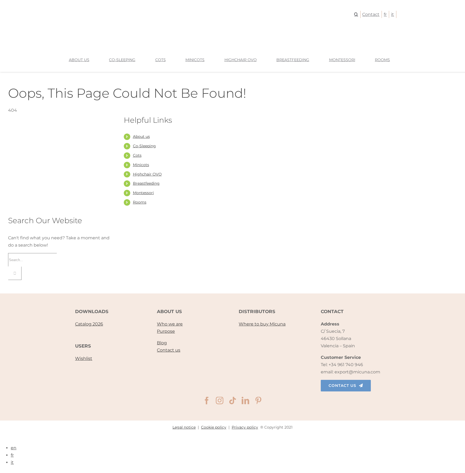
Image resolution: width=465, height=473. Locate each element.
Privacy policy (245, 427)
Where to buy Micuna (262, 324)
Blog (162, 342)
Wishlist (83, 358)
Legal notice (184, 427)
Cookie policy (213, 427)
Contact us (168, 350)
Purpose (166, 331)
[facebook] (206, 400)
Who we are (170, 324)
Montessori (143, 192)
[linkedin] (245, 400)
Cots (137, 155)
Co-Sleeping (144, 145)
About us (141, 136)
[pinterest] (258, 400)
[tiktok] (232, 400)
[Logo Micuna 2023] (232, 35)
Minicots (141, 164)
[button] (357, 14)
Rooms (139, 202)
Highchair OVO (147, 174)
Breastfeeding (146, 183)
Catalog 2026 (89, 324)
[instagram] (219, 400)
